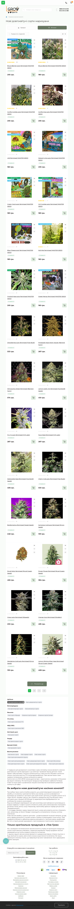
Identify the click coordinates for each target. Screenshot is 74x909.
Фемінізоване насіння (21, 888)
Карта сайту (53, 895)
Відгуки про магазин (53, 884)
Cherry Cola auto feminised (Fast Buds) (51, 479)
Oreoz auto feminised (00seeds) (18, 617)
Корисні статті (53, 890)
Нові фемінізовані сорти (15, 741)
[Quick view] (34, 40)
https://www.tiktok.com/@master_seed (61, 862)
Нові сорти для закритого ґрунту (18, 757)
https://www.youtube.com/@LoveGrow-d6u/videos (57, 862)
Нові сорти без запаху (53, 761)
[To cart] (33, 75)
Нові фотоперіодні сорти (15, 708)
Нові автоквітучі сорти (32, 708)
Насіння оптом (53, 878)
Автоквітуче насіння (20, 882)
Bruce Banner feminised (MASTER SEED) (52, 66)
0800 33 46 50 (64, 9)
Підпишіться (30, 852)
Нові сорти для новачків (56, 763)
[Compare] (34, 47)
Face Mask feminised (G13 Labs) (49, 435)
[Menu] (3, 2)
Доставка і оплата (53, 882)
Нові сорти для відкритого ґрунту (36, 763)
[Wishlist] (34, 43)
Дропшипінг (53, 880)
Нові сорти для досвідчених (16, 761)
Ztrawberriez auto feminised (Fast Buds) (21, 342)
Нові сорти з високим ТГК (15, 722)
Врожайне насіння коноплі (20, 880)
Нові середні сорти (26, 754)
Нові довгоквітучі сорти (15, 702)
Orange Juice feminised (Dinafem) (50, 617)
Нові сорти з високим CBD (16, 728)
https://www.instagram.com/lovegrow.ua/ (44, 862)
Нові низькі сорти (40, 754)
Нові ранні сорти (13, 735)
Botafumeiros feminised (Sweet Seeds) (20, 525)
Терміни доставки (53, 892)
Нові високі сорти (13, 754)
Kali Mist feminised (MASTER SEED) (50, 250)
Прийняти (61, 905)
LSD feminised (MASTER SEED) (17, 158)
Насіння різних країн (21, 893)
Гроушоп (20, 897)
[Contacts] (66, 2)
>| (44, 691)
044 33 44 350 (64, 11)
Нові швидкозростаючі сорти (36, 761)
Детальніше (19, 905)
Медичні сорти (21, 892)
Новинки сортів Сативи (45, 715)
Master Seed (21, 876)
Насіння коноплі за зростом (21, 890)
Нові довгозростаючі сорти (16, 763)
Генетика (20, 886)
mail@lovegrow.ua (53, 866)
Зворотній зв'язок (53, 893)
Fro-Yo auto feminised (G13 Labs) (18, 435)
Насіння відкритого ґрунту (20, 884)
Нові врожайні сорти (14, 748)
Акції (53, 897)
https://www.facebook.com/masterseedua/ (53, 862)
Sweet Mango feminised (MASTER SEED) (52, 296)
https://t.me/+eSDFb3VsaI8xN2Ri (48, 862)
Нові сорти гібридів (14, 715)
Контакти (53, 876)
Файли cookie (53, 886)
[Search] (24, 10)
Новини (53, 888)
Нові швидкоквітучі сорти (34, 702)
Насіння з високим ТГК (20, 878)
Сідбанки (20, 895)
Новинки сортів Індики (29, 715)
